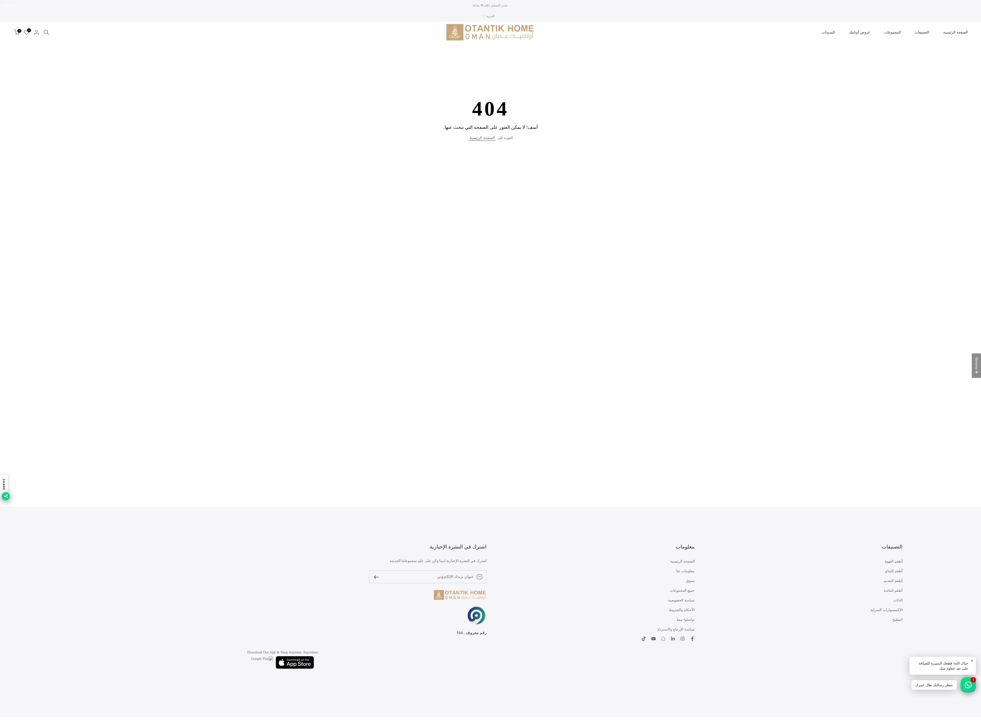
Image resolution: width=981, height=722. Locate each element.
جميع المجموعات (682, 590)
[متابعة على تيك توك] (643, 639)
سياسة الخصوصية (681, 600)
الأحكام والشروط (682, 610)
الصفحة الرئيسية (955, 32)
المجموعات (892, 32)
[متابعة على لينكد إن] (673, 639)
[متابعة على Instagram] (682, 639)
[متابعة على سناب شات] (663, 639)
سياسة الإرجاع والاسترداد (676, 629)
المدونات (828, 32)
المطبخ (897, 620)
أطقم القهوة (894, 561)
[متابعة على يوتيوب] (653, 639)
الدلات (898, 600)
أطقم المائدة (893, 590)
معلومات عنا (685, 571)
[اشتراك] (378, 576)
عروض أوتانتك (859, 32)
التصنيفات (922, 32)
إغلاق (971, 5)
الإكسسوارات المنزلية (886, 610)
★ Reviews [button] (976, 365)
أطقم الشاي (894, 571)
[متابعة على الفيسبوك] (692, 639)
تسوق (690, 581)
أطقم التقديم (893, 581)
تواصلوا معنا (686, 620)
